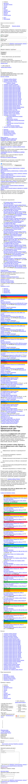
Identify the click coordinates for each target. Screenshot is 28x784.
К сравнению (12, 307)
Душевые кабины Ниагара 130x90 (12, 656)
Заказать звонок (16, 26)
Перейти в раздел (5, 275)
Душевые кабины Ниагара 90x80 (12, 641)
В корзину (24, 304)
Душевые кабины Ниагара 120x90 (12, 655)
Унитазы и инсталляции (10, 668)
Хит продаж (7, 290)
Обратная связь (4, 730)
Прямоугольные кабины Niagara (12, 664)
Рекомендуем (7, 292)
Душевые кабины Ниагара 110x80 (12, 649)
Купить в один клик (17, 765)
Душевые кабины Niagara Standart (12, 661)
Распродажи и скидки (9, 132)
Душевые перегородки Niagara (11, 665)
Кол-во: (3, 740)
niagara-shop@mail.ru (6, 67)
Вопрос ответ (7, 11)
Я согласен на (14, 43)
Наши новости (4, 137)
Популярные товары (9, 130)
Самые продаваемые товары (8, 492)
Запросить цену (14, 781)
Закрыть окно (4, 63)
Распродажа (7, 291)
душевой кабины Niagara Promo (9, 181)
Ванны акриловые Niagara (10, 636)
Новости (6, 12)
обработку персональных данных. (18, 43)
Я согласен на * (14, 764)
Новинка (6, 288)
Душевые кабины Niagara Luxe (11, 639)
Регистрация (7, 19)
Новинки (6, 129)
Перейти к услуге (5, 286)
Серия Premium (4, 270)
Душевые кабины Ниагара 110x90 (12, 651)
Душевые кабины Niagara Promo (12, 659)
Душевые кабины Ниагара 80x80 (12, 644)
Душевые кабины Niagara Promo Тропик (14, 660)
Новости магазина (7, 164)
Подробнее (17, 207)
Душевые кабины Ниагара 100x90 (12, 648)
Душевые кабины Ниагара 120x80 (12, 653)
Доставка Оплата (8, 4)
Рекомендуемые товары (10, 133)
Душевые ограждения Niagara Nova (10, 276)
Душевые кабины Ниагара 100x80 (12, 647)
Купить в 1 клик (5, 307)
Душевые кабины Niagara (10, 633)
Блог (5, 8)
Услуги (5, 5)
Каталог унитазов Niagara (7, 280)
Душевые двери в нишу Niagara (12, 667)
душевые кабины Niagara (13, 479)
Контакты (6, 3)
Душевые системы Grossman (11, 637)
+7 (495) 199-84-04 (5, 731)
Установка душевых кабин (7, 282)
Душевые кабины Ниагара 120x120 (13, 657)
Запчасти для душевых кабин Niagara (13, 669)
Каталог (6, 13)
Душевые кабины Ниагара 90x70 (12, 640)
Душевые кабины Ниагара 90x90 (9, 423)
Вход (5, 17)
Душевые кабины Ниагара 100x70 (12, 645)
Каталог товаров (5, 76)
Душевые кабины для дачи (10, 663)
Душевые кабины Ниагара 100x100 (10, 420)
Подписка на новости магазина (9, 157)
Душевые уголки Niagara (10, 635)
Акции (5, 7)
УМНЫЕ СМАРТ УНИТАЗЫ (8, 140)
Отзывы (6, 9)
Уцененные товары (8, 134)
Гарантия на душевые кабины (8, 271)
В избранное (4, 308)
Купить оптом (7, 15)
